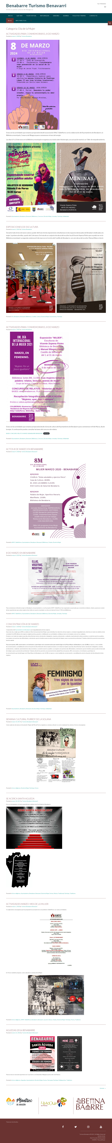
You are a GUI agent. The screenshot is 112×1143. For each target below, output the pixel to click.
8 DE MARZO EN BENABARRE (21, 552)
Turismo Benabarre (26, 36)
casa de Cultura (47, 1019)
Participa (59, 216)
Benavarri (28, 216)
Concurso (40, 216)
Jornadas (54, 216)
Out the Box (15, 1122)
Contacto (93, 15)
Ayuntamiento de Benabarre (23, 630)
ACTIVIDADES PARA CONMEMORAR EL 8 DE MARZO (32, 33)
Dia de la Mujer (48, 216)
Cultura (38, 316)
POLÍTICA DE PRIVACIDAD (97, 1138)
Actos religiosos (16, 788)
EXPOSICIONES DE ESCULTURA (22, 227)
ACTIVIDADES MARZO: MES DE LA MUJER (27, 904)
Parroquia (50, 1080)
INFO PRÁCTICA (21, 20)
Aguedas (23, 1080)
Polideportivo (62, 1080)
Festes (51, 893)
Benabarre (23, 216)
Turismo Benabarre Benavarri (29, 451)
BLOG (10, 20)
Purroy (36, 788)
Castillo (34, 316)
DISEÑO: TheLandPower (98, 1140)
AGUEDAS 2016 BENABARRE (20, 1030)
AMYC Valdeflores (17, 542)
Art (12, 316)
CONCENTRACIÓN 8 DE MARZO (22, 624)
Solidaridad (66, 216)
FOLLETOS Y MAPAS (79, 15)
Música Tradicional (59, 893)
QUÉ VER (19, 15)
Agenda (66, 15)
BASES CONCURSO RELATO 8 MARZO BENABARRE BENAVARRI (24, 433)
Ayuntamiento (15, 216)
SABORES (56, 15)
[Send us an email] (105, 7)
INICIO (10, 15)
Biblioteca (34, 216)
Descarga (46, 433)
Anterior (103, 1088)
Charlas (50, 542)
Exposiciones (53, 316)
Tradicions (73, 893)
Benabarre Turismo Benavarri (36, 5)
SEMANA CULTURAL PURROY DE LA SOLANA (28, 719)
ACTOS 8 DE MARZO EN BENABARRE (24, 449)
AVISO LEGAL (101, 1136)
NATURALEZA (44, 15)
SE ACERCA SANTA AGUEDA (20, 798)
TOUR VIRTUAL (31, 15)
